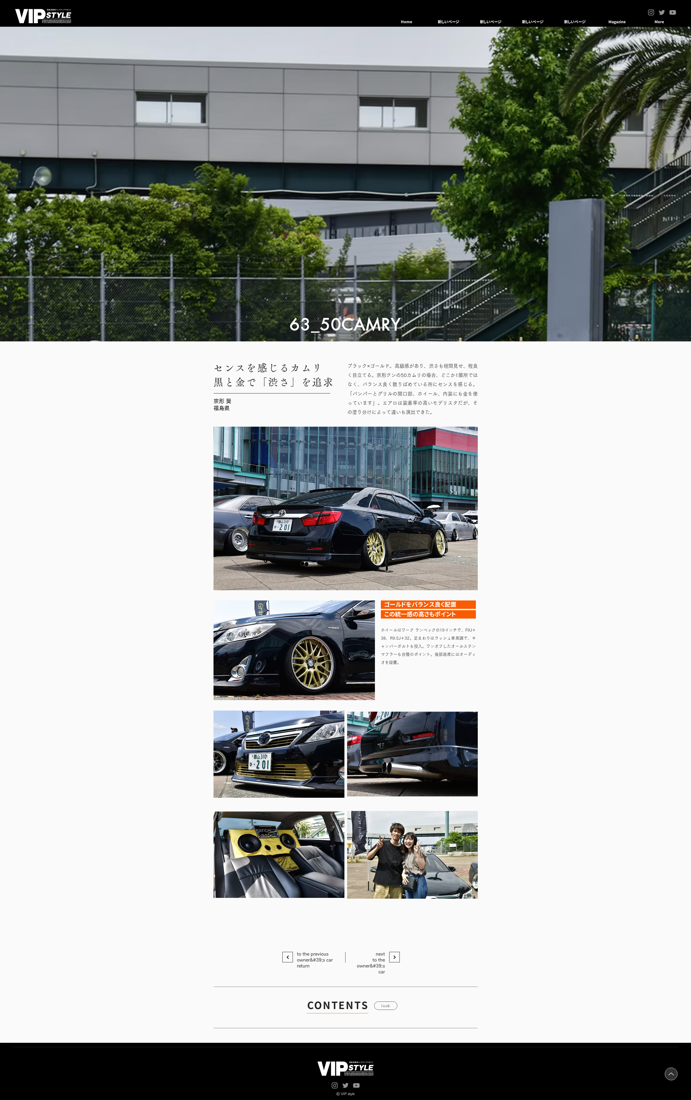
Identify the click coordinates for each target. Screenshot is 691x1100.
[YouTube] (673, 12)
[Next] (287, 957)
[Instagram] (651, 12)
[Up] (671, 1074)
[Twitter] (662, 12)
